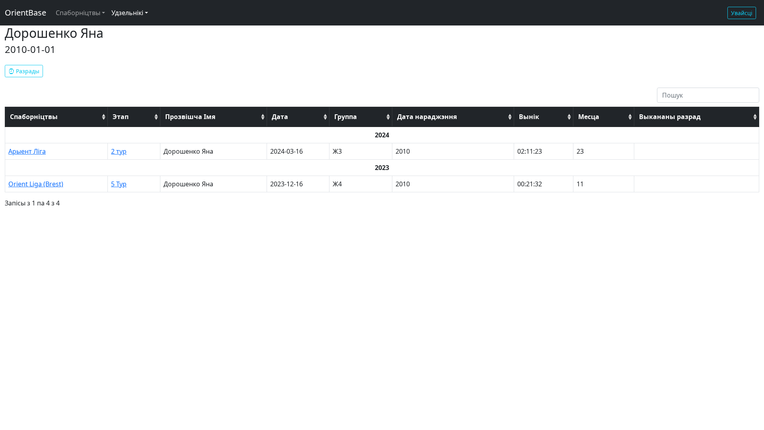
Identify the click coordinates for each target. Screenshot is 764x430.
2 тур (119, 151)
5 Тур (119, 184)
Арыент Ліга (27, 151)
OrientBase (25, 12)
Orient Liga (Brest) (35, 184)
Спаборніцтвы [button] (78, 12)
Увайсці (741, 13)
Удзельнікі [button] (127, 12)
